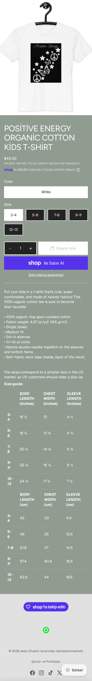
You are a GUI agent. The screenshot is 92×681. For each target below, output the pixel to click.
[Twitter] (59, 673)
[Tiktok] (51, 673)
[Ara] (16, 7)
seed (23, 651)
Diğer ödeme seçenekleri (46, 275)
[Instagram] (41, 673)
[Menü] (6, 8)
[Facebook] (32, 673)
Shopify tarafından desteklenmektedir (56, 651)
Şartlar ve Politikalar (46, 662)
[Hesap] (74, 7)
